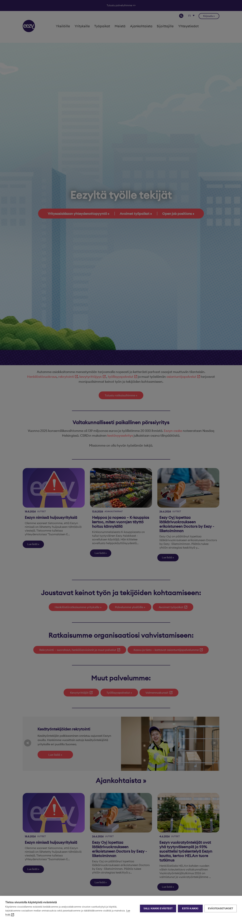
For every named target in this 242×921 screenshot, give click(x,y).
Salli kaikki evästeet (158, 908)
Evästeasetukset (220, 908)
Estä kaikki (190, 908)
